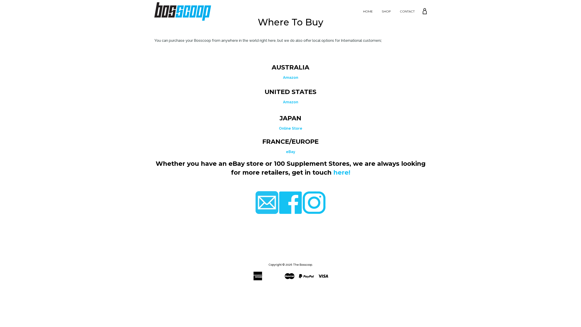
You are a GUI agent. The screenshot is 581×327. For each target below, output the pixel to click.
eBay (290, 152)
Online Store (290, 128)
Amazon (290, 77)
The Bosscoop (302, 264)
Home (368, 11)
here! (341, 172)
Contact (407, 11)
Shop (386, 11)
